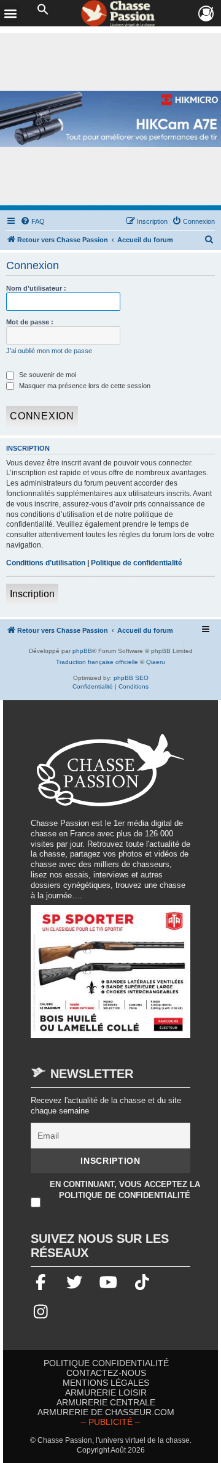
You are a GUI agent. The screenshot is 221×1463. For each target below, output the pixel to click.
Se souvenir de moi (46, 374)
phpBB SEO (131, 677)
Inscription (32, 594)
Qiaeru (155, 662)
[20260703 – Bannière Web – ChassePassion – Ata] (110, 977)
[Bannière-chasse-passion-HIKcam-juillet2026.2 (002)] (110, 119)
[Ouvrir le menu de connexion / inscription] (206, 13)
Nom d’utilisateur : (36, 288)
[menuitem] (32, 221)
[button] (43, 10)
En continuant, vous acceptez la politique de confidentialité (125, 1190)
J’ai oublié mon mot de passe (49, 350)
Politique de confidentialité (136, 563)
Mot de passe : (29, 322)
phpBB (82, 650)
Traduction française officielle (97, 662)
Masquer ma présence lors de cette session (83, 385)
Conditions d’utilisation (45, 563)
